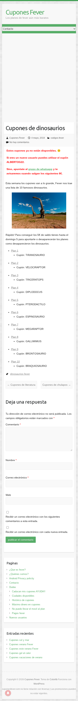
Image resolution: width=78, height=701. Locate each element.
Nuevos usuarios (18, 617)
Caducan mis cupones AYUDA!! (28, 591)
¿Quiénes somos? (18, 574)
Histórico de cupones (23, 600)
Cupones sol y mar (19, 640)
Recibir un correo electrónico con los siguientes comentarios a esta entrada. (33, 518)
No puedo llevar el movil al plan (28, 608)
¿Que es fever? (17, 569)
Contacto (14, 582)
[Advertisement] (39, 74)
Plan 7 (14, 324)
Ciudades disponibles (23, 595)
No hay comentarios (19, 142)
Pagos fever (18, 613)
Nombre (11, 460)
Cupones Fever (25, 12)
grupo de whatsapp (40, 169)
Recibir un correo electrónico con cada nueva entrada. (37, 531)
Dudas (12, 587)
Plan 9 (14, 349)
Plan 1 (14, 250)
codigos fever (57, 138)
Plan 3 (14, 275)
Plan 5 (14, 299)
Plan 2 (14, 263)
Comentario (13, 424)
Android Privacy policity (21, 578)
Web (8, 494)
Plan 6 (14, 312)
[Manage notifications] (8, 693)
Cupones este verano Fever (23, 648)
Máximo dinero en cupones (26, 604)
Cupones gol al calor (20, 653)
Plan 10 (15, 361)
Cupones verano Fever (21, 644)
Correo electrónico (17, 477)
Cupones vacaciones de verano (25, 657)
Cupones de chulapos (56, 384)
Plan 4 (14, 287)
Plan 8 (14, 336)
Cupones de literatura (21, 384)
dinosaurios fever (20, 373)
